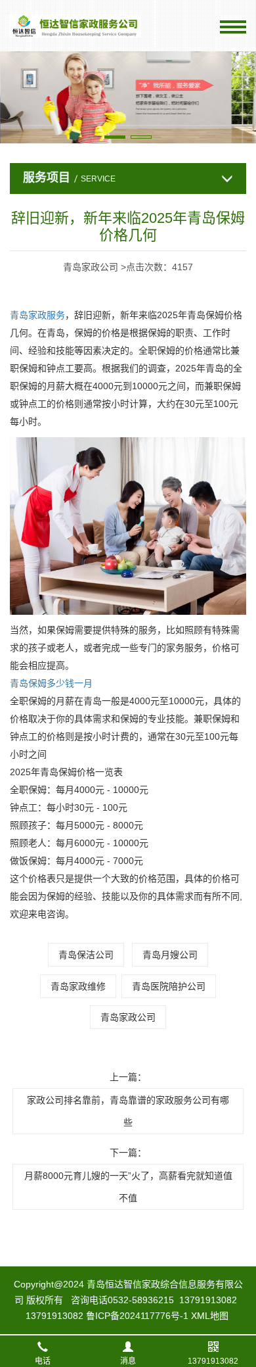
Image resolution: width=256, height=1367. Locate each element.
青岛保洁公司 (86, 954)
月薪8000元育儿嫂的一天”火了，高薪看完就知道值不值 (128, 1186)
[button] (114, 137)
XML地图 (209, 1315)
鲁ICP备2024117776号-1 (137, 1315)
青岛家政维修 (78, 986)
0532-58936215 (141, 1300)
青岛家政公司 (128, 1017)
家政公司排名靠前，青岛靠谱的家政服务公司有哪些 (128, 1111)
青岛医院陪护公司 (168, 986)
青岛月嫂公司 (170, 954)
